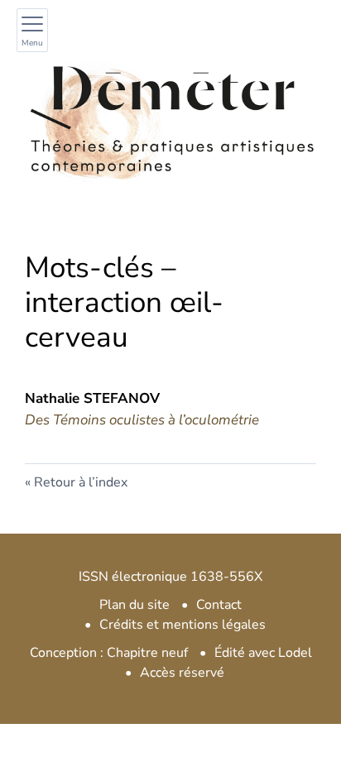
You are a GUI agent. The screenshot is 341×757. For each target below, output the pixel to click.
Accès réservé (182, 673)
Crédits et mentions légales (182, 625)
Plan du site (134, 605)
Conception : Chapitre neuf (109, 653)
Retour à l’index (80, 482)
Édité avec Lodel (263, 653)
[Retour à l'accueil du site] (170, 119)
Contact (219, 605)
